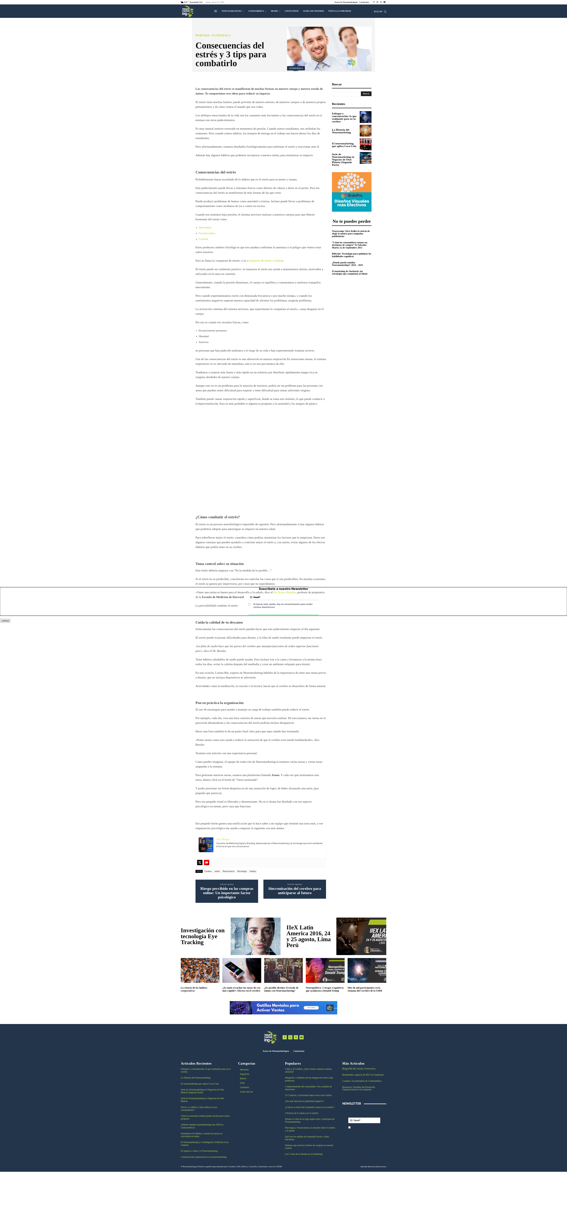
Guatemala (220, 35)
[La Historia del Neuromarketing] (366, 131)
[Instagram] (377, 2)
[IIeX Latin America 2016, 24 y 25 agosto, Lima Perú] (361, 936)
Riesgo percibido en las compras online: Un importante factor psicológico (226, 893)
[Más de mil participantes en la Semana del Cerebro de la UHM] (367, 970)
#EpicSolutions (381, 1166)
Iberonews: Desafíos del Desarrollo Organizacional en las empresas (358, 1088)
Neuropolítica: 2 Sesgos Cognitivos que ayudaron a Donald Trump (325, 989)
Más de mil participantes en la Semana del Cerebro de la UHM (365, 989)
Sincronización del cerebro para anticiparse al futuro (294, 891)
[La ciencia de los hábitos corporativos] (200, 970)
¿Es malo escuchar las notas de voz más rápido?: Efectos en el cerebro (241, 989)
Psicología (242, 871)
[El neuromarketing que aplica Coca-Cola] (366, 144)
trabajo (253, 871)
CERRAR (5, 621)
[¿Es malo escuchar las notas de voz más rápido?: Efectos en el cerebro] (241, 970)
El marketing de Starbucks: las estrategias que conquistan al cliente (350, 272)
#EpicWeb (364, 1166)
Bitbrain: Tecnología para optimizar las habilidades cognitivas (351, 255)
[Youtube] (384, 2)
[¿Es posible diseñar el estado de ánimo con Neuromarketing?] (283, 970)
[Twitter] (199, 862)
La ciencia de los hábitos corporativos (194, 989)
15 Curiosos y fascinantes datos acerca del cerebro (308, 1095)
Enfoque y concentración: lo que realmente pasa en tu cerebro (344, 117)
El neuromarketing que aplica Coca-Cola (344, 145)
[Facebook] (374, 2)
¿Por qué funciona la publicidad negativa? (304, 1101)
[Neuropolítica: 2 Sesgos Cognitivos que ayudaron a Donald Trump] (325, 970)
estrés (217, 871)
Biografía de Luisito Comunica (358, 1068)
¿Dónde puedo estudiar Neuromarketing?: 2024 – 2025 (347, 263)
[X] (381, 2)
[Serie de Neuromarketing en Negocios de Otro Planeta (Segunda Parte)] (366, 158)
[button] (380, 11)
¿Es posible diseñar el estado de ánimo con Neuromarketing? (281, 989)
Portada (202, 35)
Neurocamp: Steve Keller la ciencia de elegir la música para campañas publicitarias (351, 234)
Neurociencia (228, 871)
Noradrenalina (207, 233)
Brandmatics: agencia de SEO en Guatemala (363, 1074)
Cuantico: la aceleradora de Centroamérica (362, 1081)
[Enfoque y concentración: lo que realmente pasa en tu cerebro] (366, 117)
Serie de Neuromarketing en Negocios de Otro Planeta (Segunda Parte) (343, 159)
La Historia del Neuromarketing (341, 131)
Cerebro (208, 871)
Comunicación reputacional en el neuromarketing (204, 1157)
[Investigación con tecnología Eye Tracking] (256, 936)
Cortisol (203, 239)
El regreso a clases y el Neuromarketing (199, 1151)
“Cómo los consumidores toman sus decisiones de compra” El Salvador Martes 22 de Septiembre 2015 (349, 245)
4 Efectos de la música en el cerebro (301, 1113)
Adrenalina (205, 227)
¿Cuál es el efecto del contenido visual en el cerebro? (309, 1107)
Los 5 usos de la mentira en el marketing (303, 1154)
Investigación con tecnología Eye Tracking (203, 936)
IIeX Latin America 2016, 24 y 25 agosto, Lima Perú (308, 936)
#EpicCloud (372, 1166)
